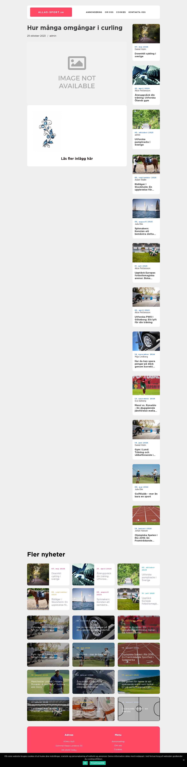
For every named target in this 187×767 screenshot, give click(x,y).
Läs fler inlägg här (77, 158)
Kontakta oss (137, 12)
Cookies (121, 12)
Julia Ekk (139, 224)
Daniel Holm (140, 49)
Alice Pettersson (142, 91)
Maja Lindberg (141, 357)
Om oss (109, 12)
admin (53, 36)
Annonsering (94, 12)
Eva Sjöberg (140, 401)
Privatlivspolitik (97, 763)
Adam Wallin (140, 180)
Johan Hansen (141, 531)
